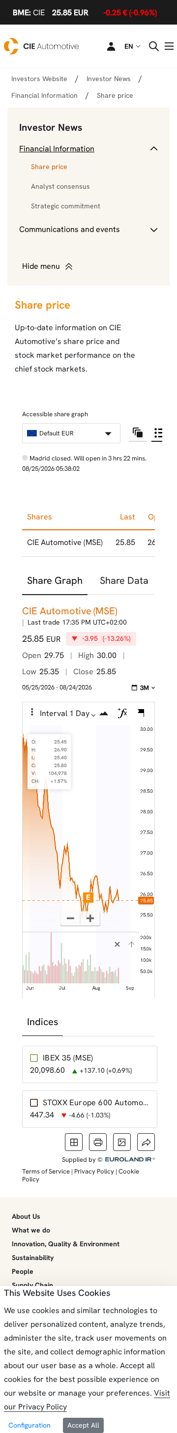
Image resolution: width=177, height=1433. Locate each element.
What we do (31, 1230)
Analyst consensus (60, 186)
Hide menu (41, 266)
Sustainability (33, 1257)
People (22, 1271)
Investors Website (39, 78)
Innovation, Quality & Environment (65, 1243)
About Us (26, 1216)
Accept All (83, 1425)
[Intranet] (105, 46)
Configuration (29, 1425)
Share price (49, 166)
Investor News (50, 127)
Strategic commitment (65, 205)
